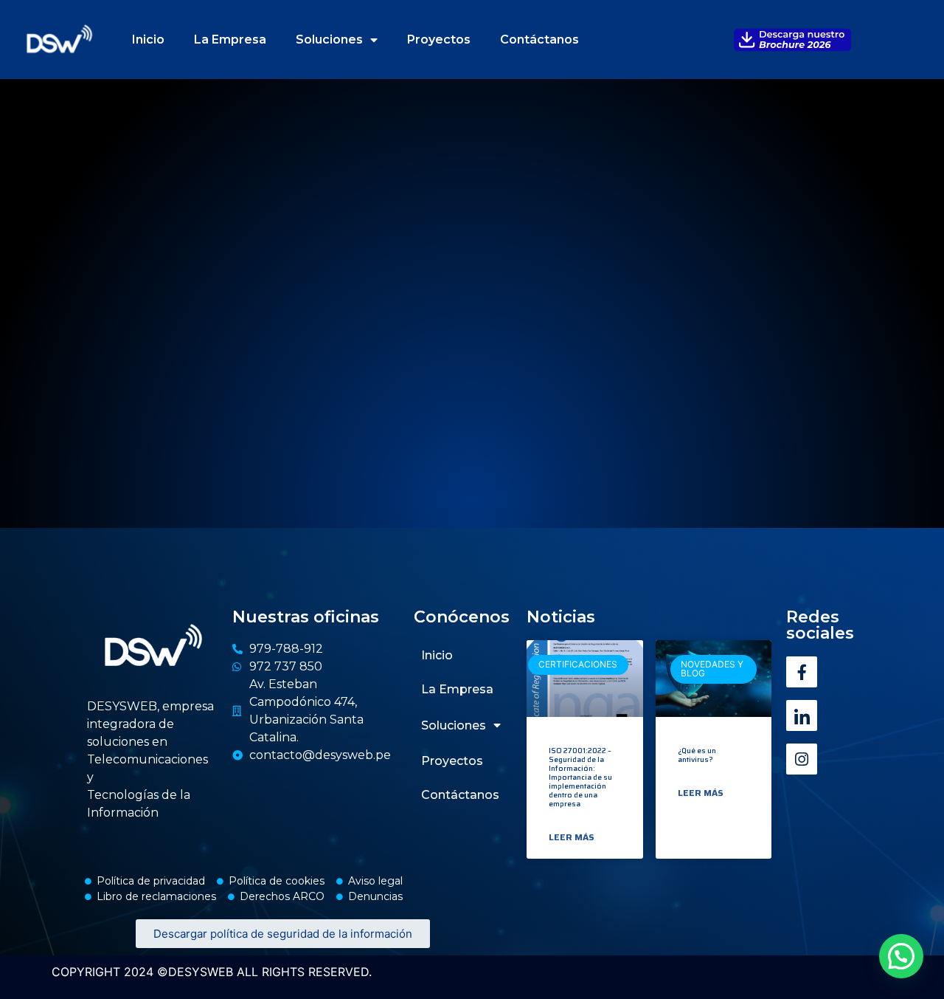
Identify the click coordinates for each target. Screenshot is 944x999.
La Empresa (230, 39)
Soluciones (329, 39)
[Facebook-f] (801, 671)
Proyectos (439, 39)
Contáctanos (539, 39)
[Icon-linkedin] (801, 715)
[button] (901, 956)
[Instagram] (801, 759)
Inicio (148, 39)
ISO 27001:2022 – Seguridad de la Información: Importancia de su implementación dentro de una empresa (580, 777)
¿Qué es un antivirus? (697, 755)
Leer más (571, 837)
